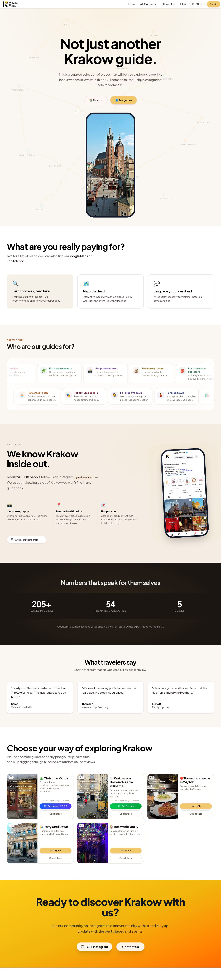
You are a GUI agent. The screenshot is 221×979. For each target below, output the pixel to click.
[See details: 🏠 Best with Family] (92, 843)
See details (55, 813)
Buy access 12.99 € (57, 806)
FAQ (183, 4)
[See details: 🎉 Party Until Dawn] (22, 843)
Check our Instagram (29, 539)
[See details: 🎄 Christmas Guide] (22, 796)
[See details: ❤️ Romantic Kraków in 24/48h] (162, 796)
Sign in (213, 4)
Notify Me (196, 806)
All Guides (146, 4)
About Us (168, 4)
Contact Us (130, 947)
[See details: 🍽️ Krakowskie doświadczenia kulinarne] (92, 796)
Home (131, 4)
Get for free (128, 806)
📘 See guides (123, 100)
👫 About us (96, 100)
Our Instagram (97, 947)
